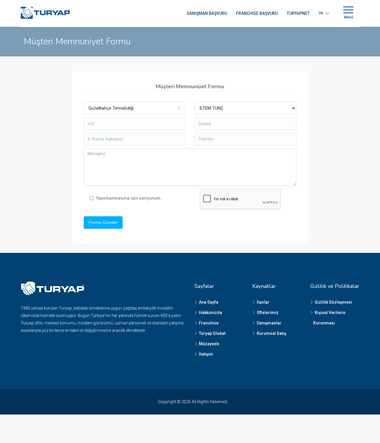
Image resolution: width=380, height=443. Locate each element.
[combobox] (135, 108)
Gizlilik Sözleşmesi (333, 302)
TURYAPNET (298, 13)
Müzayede (209, 343)
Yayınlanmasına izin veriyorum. (128, 198)
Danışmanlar (269, 323)
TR (321, 13)
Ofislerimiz (267, 312)
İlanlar (263, 302)
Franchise (208, 323)
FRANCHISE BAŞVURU (257, 13)
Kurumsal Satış (271, 333)
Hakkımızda (210, 312)
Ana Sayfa (208, 302)
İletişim (206, 354)
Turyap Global (212, 333)
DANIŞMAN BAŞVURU (207, 13)
